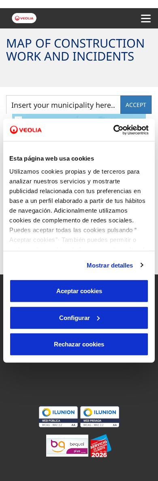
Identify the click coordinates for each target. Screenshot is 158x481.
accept (136, 105)
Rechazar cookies (79, 344)
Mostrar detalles (110, 264)
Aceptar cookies (79, 290)
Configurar (74, 317)
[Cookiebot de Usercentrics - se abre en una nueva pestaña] (114, 129)
